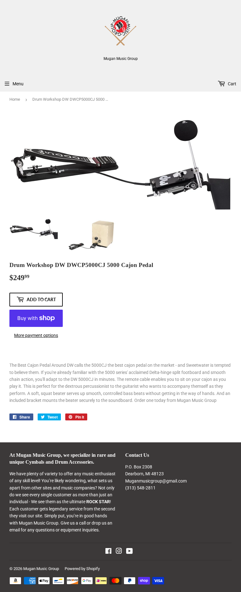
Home (14, 99)
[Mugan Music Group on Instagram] (119, 551)
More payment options (36, 335)
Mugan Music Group (41, 568)
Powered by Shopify (82, 568)
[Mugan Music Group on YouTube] (129, 551)
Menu (18, 83)
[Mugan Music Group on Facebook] (108, 551)
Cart (231, 83)
